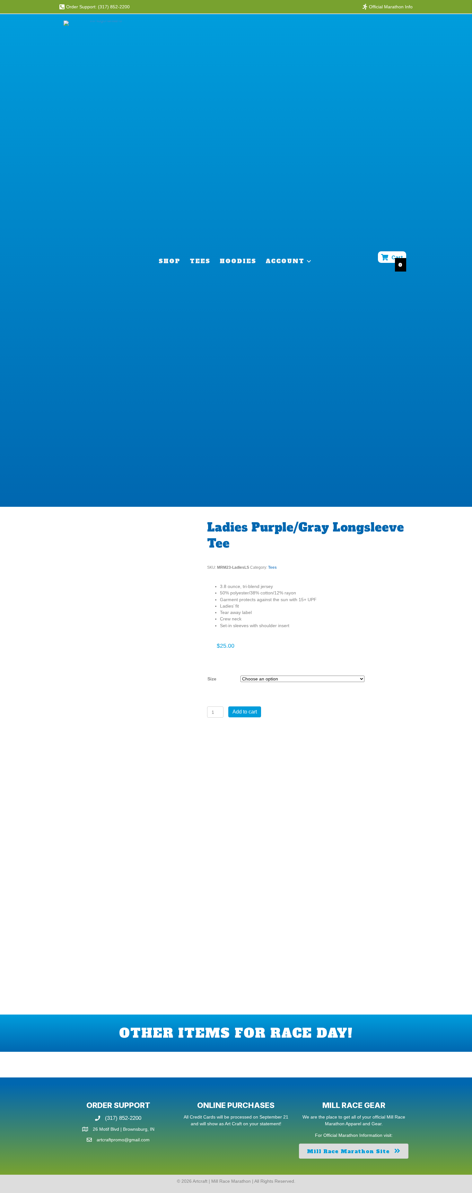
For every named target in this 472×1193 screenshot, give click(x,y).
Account (285, 261)
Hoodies (238, 261)
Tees (200, 261)
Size (211, 678)
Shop (169, 261)
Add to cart (244, 711)
